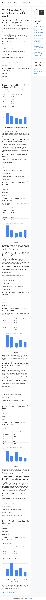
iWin (29, 2)
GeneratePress (31, 598)
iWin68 (26, 34)
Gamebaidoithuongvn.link (38, 2)
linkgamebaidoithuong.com (8, 592)
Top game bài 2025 (22, 2)
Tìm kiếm (36, 9)
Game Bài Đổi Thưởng (9, 3)
